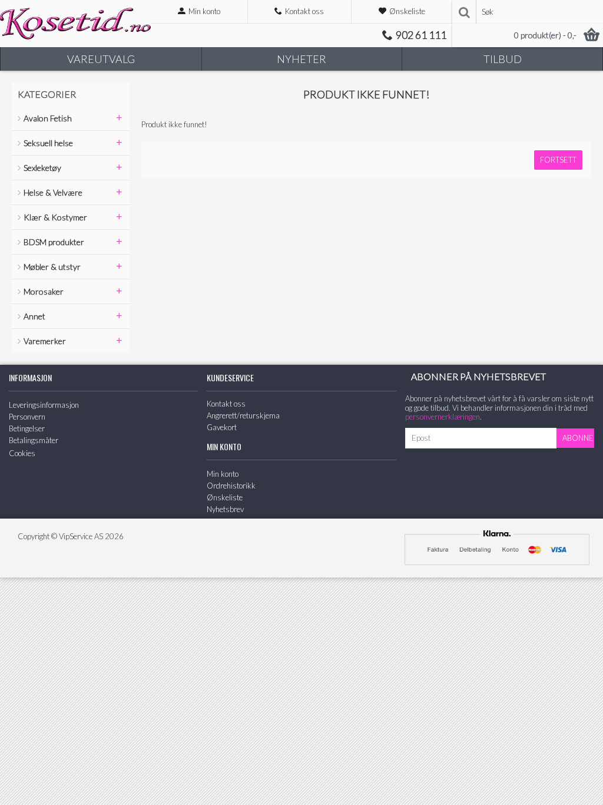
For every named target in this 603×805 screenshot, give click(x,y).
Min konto (222, 474)
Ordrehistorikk (231, 485)
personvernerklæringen (442, 416)
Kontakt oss (226, 403)
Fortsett (558, 159)
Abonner (578, 438)
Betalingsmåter (33, 440)
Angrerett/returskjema (243, 415)
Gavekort (222, 427)
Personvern (27, 416)
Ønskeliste (225, 497)
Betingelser (27, 428)
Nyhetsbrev (225, 509)
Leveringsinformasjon (44, 405)
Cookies (22, 453)
